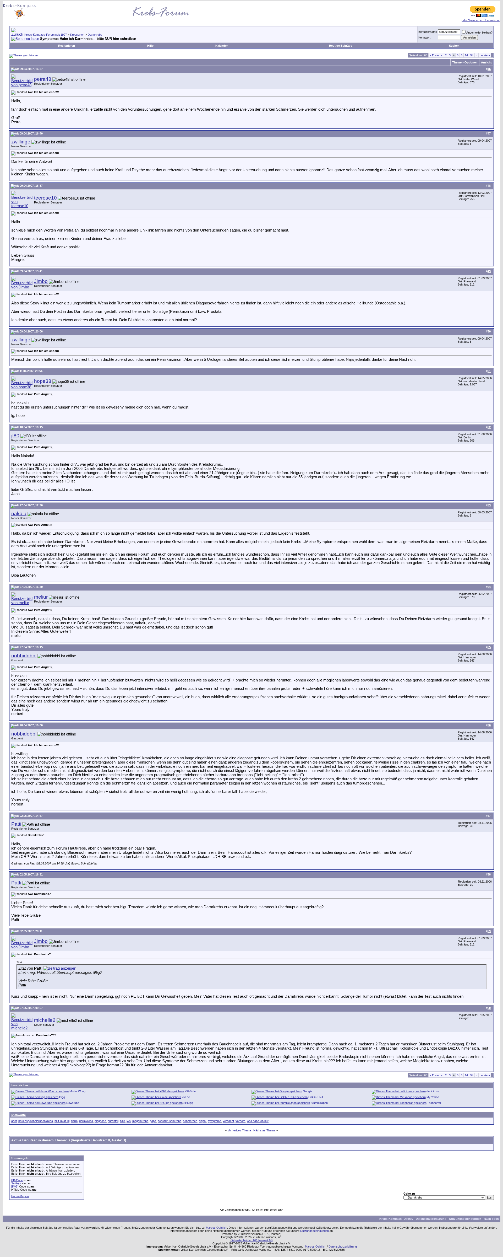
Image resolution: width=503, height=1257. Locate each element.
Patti (16, 824)
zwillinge (20, 141)
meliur (41, 597)
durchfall (113, 1120)
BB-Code (17, 1180)
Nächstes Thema (264, 1130)
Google (307, 1091)
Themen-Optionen (465, 62)
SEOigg (188, 1102)
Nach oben (491, 1218)
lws (129, 1120)
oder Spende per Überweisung (481, 20)
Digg (62, 1097)
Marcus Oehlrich (216, 1227)
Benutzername (427, 31)
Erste (434, 55)
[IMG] (14, 1186)
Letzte (485, 55)
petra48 (42, 79)
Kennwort (424, 37)
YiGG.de (190, 1091)
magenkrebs (140, 1120)
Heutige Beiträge (340, 45)
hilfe (122, 1120)
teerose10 (45, 198)
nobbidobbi (23, 655)
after (14, 1120)
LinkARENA (315, 1097)
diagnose (100, 1120)
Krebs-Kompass (390, 1218)
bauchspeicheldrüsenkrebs (35, 1120)
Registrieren (66, 45)
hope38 (42, 381)
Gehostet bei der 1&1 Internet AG (252, 1240)
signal (202, 1120)
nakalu (18, 513)
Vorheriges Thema (239, 1130)
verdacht (228, 1120)
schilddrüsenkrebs (169, 1120)
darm (74, 1120)
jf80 (15, 435)
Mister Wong (77, 1091)
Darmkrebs (95, 34)
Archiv (408, 1218)
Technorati (434, 1102)
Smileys (16, 1183)
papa (153, 1120)
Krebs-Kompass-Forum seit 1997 (45, 34)
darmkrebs (86, 1120)
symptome (214, 1120)
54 (471, 55)
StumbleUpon (319, 1102)
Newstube (72, 1102)
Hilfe (150, 45)
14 (466, 55)
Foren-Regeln (20, 1196)
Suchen (454, 45)
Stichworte (18, 1114)
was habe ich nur (258, 1120)
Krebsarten (77, 34)
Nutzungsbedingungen (465, 1218)
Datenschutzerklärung (431, 1218)
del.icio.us (433, 1091)
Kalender (221, 45)
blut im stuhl (61, 1120)
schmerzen (190, 1120)
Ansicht (486, 62)
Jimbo (41, 281)
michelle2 (45, 1020)
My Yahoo (433, 1097)
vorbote (240, 1120)
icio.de (186, 1097)
